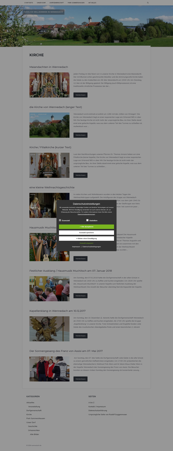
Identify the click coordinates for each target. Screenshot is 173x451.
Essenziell (66, 220)
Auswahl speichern (86, 232)
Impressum (76, 246)
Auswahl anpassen (86, 243)
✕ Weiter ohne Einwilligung (86, 238)
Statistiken (93, 220)
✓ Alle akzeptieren (86, 226)
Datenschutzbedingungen (91, 246)
